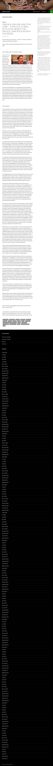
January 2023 (4, 445)
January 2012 (4, 742)
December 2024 (5, 398)
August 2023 (4, 433)
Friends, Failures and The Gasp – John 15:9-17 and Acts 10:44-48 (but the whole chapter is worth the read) (16, 29)
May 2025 (4, 387)
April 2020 (4, 521)
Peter (19, 324)
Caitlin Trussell (6, 11)
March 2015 (4, 658)
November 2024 (5, 401)
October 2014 (5, 670)
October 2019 (5, 535)
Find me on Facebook (6, 337)
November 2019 (5, 533)
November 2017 (5, 584)
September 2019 (5, 538)
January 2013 (4, 719)
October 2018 (5, 563)
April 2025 (4, 389)
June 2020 (4, 517)
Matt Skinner (6, 324)
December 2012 (5, 721)
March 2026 (4, 364)
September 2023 (5, 431)
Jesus (19, 322)
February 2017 (5, 605)
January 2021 (4, 500)
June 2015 (4, 651)
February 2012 (5, 740)
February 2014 (5, 688)
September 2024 (5, 405)
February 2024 (5, 419)
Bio (48, 11)
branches (23, 319)
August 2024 (4, 408)
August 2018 (4, 568)
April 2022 (4, 466)
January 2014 (4, 691)
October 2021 (5, 480)
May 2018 (4, 570)
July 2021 (4, 487)
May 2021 (4, 491)
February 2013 (5, 716)
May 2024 (4, 415)
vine (4, 325)
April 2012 (4, 735)
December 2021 (5, 475)
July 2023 (4, 435)
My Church (4, 343)
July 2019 (4, 542)
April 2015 (4, 656)
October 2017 (5, 586)
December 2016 (5, 610)
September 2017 (5, 589)
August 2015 (4, 647)
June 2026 (4, 357)
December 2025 (5, 370)
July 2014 (4, 677)
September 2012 (5, 726)
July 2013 (4, 705)
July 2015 (4, 649)
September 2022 (5, 454)
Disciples (5, 321)
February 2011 (5, 756)
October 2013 (5, 698)
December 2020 (5, 503)
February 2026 (5, 366)
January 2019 (4, 556)
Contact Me (44, 11)
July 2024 (4, 410)
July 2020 (4, 514)
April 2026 (4, 361)
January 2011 (4, 758)
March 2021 (4, 496)
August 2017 (4, 591)
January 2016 (4, 635)
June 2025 (4, 384)
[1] (26, 113)
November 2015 (5, 640)
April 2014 (4, 684)
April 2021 (4, 494)
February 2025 (5, 394)
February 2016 (5, 633)
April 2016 (4, 628)
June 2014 (4, 679)
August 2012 (4, 728)
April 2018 (4, 572)
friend (19, 321)
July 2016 (4, 621)
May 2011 (4, 751)
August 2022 (4, 456)
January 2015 (4, 663)
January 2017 (4, 607)
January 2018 (4, 579)
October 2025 (5, 375)
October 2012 (5, 723)
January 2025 (4, 396)
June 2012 (4, 733)
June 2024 (4, 412)
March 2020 (4, 524)
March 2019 (4, 552)
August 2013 (4, 702)
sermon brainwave (25, 324)
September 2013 (5, 700)
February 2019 (5, 554)
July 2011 (4, 749)
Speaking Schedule (36, 11)
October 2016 (5, 614)
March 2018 (4, 575)
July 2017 (4, 593)
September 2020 (5, 510)
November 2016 (5, 612)
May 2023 (4, 440)
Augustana (12, 319)
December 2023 (5, 424)
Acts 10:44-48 (5, 319)
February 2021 (5, 498)
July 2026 (4, 354)
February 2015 (5, 661)
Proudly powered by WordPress (7, 764)
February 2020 (5, 526)
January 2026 (4, 368)
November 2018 (5, 561)
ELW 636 (10, 321)
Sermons (4, 22)
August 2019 (4, 540)
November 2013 (5, 695)
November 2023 (5, 426)
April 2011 (4, 753)
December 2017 (5, 582)
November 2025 (5, 373)
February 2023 (5, 442)
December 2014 (5, 665)
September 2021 (5, 482)
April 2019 (4, 549)
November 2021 (5, 477)
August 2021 (4, 484)
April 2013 (4, 712)
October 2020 (5, 507)
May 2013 (4, 709)
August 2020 (4, 512)
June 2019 (4, 545)
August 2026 (4, 352)
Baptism (17, 319)
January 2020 (4, 528)
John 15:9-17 (24, 322)
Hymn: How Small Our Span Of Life (9, 322)
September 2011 (5, 746)
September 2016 (5, 617)
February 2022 (5, 470)
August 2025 (4, 380)
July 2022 (4, 459)
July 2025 (4, 382)
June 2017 (4, 596)
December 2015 (5, 637)
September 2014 (5, 672)
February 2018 (5, 577)
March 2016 (4, 630)
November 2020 (5, 505)
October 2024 (5, 403)
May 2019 (4, 547)
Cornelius (28, 319)
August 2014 (4, 675)
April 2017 (4, 600)
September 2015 (5, 644)
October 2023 (5, 429)
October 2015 (5, 642)
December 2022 (5, 447)
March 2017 (4, 603)
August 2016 (4, 619)
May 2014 (4, 682)
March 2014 (4, 686)
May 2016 (4, 626)
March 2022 (4, 468)
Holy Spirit (28, 321)
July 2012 (4, 730)
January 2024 (4, 422)
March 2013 (4, 714)
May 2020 (4, 519)
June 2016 (4, 623)
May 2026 (4, 359)
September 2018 (5, 565)
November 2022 (5, 449)
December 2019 (5, 531)
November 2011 (5, 744)
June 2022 (4, 461)
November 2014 (5, 668)
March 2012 (4, 737)
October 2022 (5, 452)
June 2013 (4, 707)
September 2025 (5, 377)
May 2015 (4, 654)
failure (14, 321)
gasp (23, 321)
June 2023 (4, 438)
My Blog (3, 341)
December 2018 (5, 558)
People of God (13, 324)
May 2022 (4, 463)
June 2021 (4, 489)
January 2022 (4, 473)
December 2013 (5, 693)
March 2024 (4, 417)
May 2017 (4, 598)
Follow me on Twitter (6, 339)
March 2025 (4, 391)
